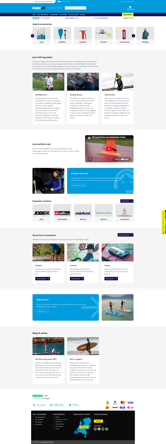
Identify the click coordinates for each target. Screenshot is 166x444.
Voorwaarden (59, 426)
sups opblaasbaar (43, 14)
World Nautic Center (47, 442)
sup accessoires (73, 14)
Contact (98, 421)
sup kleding (63, 14)
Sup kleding (38, 424)
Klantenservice (123, 1)
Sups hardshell (39, 419)
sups (34, 14)
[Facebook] (99, 429)
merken (82, 14)
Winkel (57, 417)
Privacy (57, 429)
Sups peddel (38, 422)
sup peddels (54, 14)
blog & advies (127, 14)
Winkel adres (131, 1)
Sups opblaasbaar (40, 417)
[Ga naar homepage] (39, 8)
